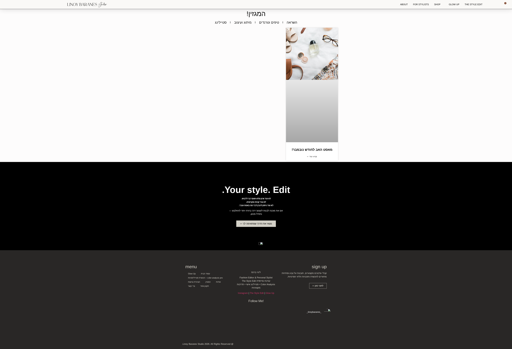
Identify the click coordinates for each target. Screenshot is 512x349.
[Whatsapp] (319, 344)
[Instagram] (323, 344)
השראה (292, 22)
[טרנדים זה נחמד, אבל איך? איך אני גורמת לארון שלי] (316, 327)
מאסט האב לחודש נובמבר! (312, 149)
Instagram (243, 293)
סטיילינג (221, 22)
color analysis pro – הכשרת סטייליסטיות (205, 278)
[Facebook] (328, 344)
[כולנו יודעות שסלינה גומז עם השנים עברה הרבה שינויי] (195, 327)
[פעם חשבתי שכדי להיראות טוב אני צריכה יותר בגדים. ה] (256, 327)
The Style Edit (257, 293)
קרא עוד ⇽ (312, 156)
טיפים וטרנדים (269, 22)
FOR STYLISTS (421, 4)
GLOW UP (454, 4)
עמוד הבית (205, 273)
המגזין (208, 282)
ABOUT (404, 4)
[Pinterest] (314, 344)
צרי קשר (191, 286)
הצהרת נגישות (194, 282)
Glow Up (270, 293)
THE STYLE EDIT (473, 4)
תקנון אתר (204, 286)
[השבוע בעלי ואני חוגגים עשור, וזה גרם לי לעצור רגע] (286, 327)
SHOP (437, 4)
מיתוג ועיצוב (242, 22)
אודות (218, 282)
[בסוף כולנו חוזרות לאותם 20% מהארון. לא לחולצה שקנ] (225, 327)
